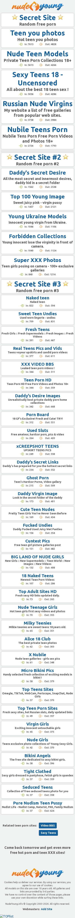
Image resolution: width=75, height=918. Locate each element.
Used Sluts (37, 430)
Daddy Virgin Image (37, 493)
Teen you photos (37, 33)
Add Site (46, 909)
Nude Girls (37, 739)
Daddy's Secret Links (37, 461)
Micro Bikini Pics (37, 670)
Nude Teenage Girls (37, 607)
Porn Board (37, 414)
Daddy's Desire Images (37, 395)
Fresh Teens (37, 329)
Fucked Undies (37, 525)
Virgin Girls (37, 723)
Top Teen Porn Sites (38, 708)
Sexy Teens (48, 832)
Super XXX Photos (37, 260)
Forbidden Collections (37, 236)
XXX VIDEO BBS (37, 364)
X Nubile (37, 654)
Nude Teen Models (37, 54)
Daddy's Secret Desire (37, 173)
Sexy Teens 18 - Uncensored (37, 79)
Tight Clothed (37, 771)
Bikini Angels (37, 755)
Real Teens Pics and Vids (37, 348)
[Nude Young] (37, 6)
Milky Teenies (37, 623)
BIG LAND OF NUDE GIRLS (37, 556)
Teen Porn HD (37, 379)
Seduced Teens (37, 787)
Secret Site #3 (37, 284)
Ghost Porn (38, 477)
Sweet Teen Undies (37, 313)
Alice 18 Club (37, 638)
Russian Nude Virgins (37, 104)
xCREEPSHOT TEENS (37, 446)
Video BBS (48, 825)
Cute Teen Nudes (37, 509)
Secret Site (38, 17)
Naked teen (37, 297)
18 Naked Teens (37, 575)
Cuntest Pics (37, 540)
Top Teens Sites (37, 689)
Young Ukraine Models (37, 216)
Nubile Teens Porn (37, 129)
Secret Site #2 (37, 157)
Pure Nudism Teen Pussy (37, 802)
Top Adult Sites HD (38, 591)
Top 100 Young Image (37, 196)
